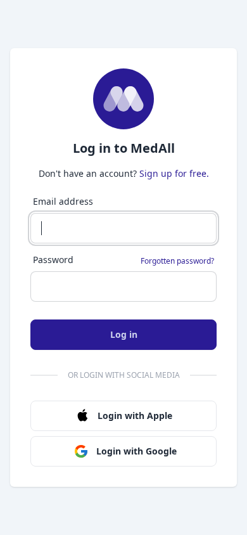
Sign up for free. (174, 173)
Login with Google (136, 451)
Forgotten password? (177, 261)
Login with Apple (135, 415)
